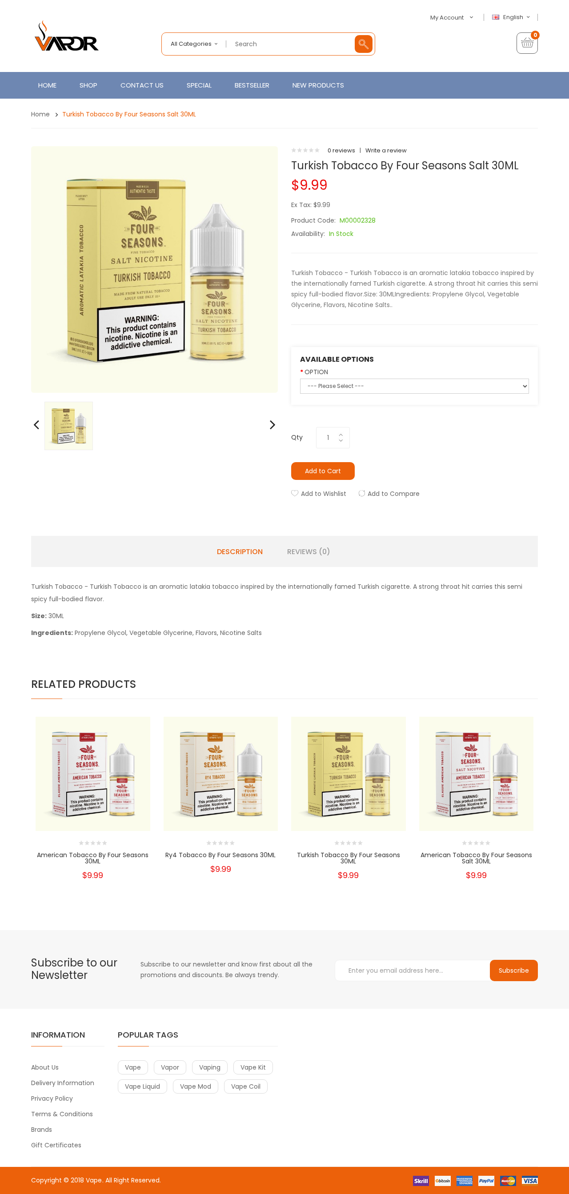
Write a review (386, 150)
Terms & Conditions (62, 1114)
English (514, 17)
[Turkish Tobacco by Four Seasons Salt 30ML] (68, 425)
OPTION (316, 371)
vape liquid (142, 1086)
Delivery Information (62, 1082)
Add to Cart (323, 471)
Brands (41, 1129)
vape (133, 1067)
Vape (94, 1180)
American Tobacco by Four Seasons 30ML (92, 858)
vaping (209, 1067)
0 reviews (341, 150)
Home (40, 114)
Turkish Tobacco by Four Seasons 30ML (348, 858)
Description (240, 552)
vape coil (245, 1086)
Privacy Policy (52, 1098)
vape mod (195, 1086)
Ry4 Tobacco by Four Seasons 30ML (220, 855)
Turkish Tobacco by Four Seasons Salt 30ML (129, 114)
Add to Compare (394, 493)
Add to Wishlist (323, 493)
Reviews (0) (308, 552)
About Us (45, 1067)
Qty (297, 437)
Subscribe (514, 970)
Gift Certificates (56, 1145)
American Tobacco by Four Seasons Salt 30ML (476, 858)
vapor (170, 1067)
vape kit (253, 1067)
